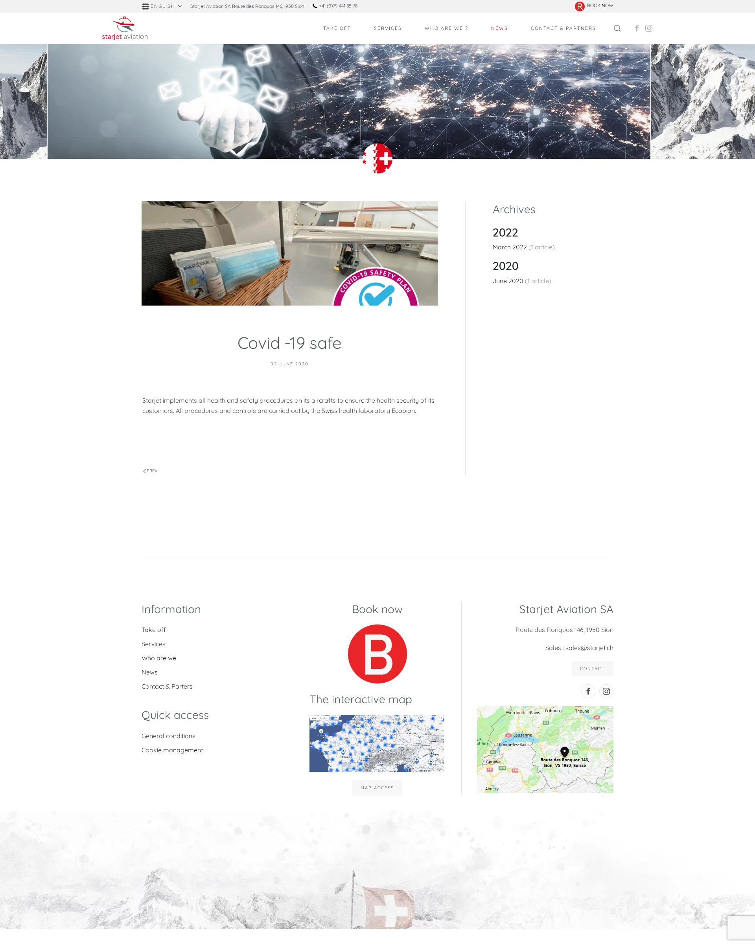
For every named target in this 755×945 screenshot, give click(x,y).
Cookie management (172, 750)
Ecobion (403, 410)
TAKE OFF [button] (337, 28)
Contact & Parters (167, 686)
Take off (154, 630)
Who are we (159, 658)
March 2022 (510, 247)
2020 (506, 266)
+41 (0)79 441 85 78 (337, 6)
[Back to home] (125, 28)
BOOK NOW (600, 5)
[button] (162, 6)
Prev (152, 470)
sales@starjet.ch (589, 648)
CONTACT (592, 668)
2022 (505, 232)
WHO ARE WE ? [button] (446, 28)
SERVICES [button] (388, 28)
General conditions (168, 736)
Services (154, 644)
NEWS (499, 28)
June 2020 (509, 281)
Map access (377, 787)
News (150, 672)
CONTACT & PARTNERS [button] (563, 28)
